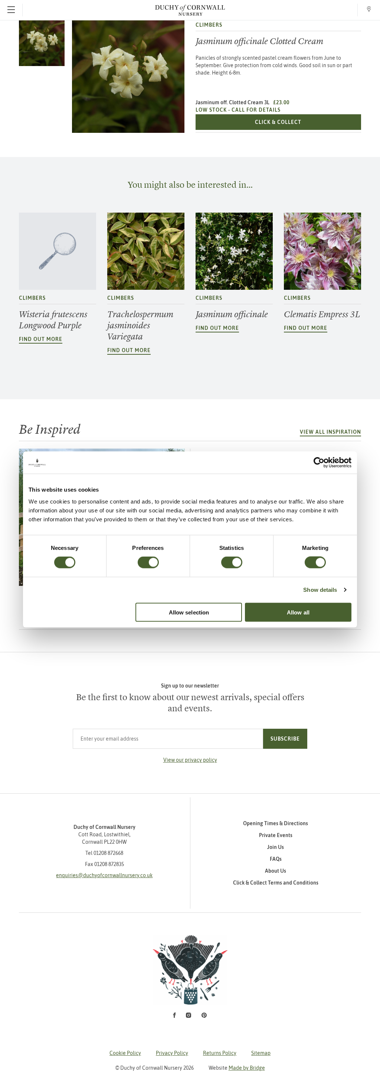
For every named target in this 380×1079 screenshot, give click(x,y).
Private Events (275, 835)
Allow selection (189, 612)
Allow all (298, 612)
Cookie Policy (125, 1053)
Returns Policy (219, 1053)
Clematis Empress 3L (322, 314)
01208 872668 (108, 853)
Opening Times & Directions (275, 823)
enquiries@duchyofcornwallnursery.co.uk (104, 875)
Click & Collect (308, 122)
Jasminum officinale (232, 314)
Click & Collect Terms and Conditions (275, 883)
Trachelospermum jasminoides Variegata (140, 325)
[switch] (148, 562)
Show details (320, 590)
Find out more (40, 339)
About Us (275, 871)
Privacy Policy (172, 1053)
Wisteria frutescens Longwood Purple (53, 320)
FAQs (276, 859)
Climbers (209, 25)
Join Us (275, 847)
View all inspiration (330, 432)
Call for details (256, 110)
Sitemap (261, 1053)
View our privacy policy (190, 760)
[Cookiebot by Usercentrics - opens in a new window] (318, 462)
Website (237, 1068)
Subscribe (285, 739)
